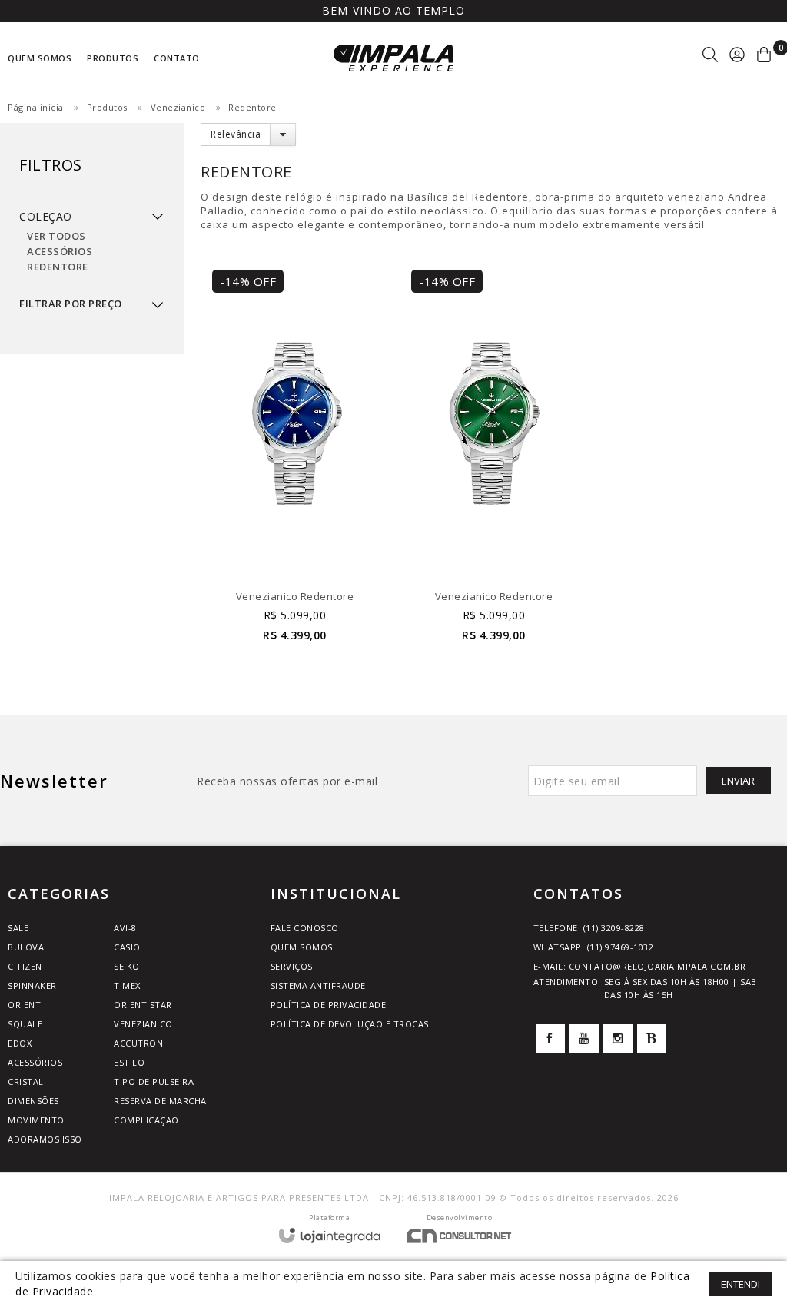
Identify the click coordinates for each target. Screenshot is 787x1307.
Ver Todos (56, 236)
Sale (18, 928)
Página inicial (37, 107)
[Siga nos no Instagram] (618, 1038)
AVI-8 (125, 928)
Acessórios (59, 251)
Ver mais (295, 618)
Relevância (236, 134)
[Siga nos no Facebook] (550, 1038)
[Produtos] (92, 175)
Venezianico (178, 107)
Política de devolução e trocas (350, 1024)
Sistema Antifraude (318, 985)
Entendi (740, 1284)
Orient (24, 1004)
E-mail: (639, 966)
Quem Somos (302, 947)
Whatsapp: (593, 947)
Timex (127, 985)
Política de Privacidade (329, 1004)
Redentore (57, 267)
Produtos (107, 107)
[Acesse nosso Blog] (651, 1038)
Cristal (26, 1081)
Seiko (127, 966)
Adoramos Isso (45, 1139)
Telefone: (589, 928)
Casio (127, 947)
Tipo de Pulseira (154, 1081)
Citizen (25, 966)
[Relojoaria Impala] (393, 58)
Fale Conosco (305, 928)
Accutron (138, 1043)
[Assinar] (738, 780)
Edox (20, 1043)
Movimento (36, 1120)
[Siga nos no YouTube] (584, 1038)
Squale (25, 1024)
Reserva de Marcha (160, 1100)
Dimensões (33, 1100)
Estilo (129, 1062)
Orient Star (143, 1004)
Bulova (26, 947)
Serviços (292, 966)
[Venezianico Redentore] (294, 463)
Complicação (146, 1120)
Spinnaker (32, 985)
